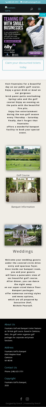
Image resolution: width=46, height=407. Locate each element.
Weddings (23, 251)
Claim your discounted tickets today (23, 65)
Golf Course (23, 175)
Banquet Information (23, 206)
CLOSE (42, 15)
